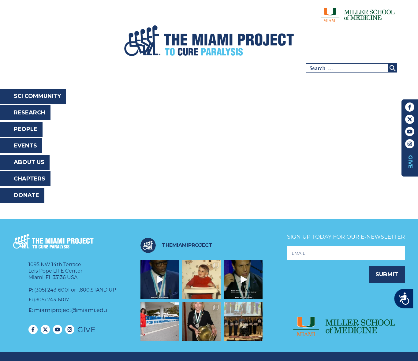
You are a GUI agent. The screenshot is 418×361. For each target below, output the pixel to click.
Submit (386, 274)
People (25, 129)
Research (29, 112)
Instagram (409, 143)
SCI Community (37, 96)
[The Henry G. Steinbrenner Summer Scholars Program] (243, 321)
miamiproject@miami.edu (70, 310)
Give (410, 162)
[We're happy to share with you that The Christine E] (159, 321)
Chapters (29, 178)
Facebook (409, 107)
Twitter (409, 119)
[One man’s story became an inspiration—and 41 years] (201, 279)
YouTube (409, 131)
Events (25, 145)
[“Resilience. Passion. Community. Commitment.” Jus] (243, 279)
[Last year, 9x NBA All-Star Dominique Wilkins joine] (159, 279)
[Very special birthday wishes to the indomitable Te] (201, 321)
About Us (29, 162)
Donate (26, 195)
